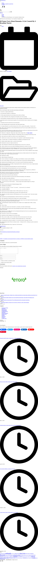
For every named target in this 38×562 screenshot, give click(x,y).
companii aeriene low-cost (24, 555)
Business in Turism (5, 307)
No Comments (9, 71)
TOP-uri (3, 317)
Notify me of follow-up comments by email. (8, 260)
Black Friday (23, 553)
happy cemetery (29, 132)
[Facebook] (3, 7)
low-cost (23, 556)
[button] (9, 11)
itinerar (18, 556)
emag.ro (5, 556)
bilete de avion (17, 553)
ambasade (8, 553)
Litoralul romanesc (5, 311)
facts (3, 226)
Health (12, 556)
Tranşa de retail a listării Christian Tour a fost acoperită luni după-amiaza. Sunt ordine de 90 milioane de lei (17, 297)
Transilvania (25, 557)
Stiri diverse (4, 316)
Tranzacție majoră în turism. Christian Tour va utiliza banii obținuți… (10, 338)
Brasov (32, 553)
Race (30, 556)
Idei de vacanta (4, 309)
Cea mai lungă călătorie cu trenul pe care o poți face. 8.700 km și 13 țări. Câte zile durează (15, 302)
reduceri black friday (4, 557)
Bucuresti (2, 555)
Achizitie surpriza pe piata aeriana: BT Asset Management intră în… (10, 425)
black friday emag (28, 553)
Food (9, 556)
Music (27, 556)
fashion (7, 556)
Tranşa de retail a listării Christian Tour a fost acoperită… (9, 381)
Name (1, 255)
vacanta (34, 557)
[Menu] (0, 1)
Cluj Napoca (10, 555)
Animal (14, 553)
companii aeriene (17, 555)
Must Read (3, 312)
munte (25, 556)
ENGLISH (1, 105)
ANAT (12, 553)
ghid (11, 556)
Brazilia (1, 226)
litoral (20, 556)
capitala (6, 555)
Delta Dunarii (33, 555)
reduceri (33, 556)
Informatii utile (4, 310)
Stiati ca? (3, 315)
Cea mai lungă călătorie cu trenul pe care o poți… (7, 468)
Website (1, 258)
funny (5, 226)
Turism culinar (4, 318)
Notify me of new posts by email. (6, 262)
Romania (11, 557)
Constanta (29, 555)
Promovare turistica (5, 313)
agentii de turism (2, 553)
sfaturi (14, 557)
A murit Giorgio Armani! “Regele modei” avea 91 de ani (9, 512)
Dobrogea (2, 556)
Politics (29, 556)
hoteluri (15, 556)
